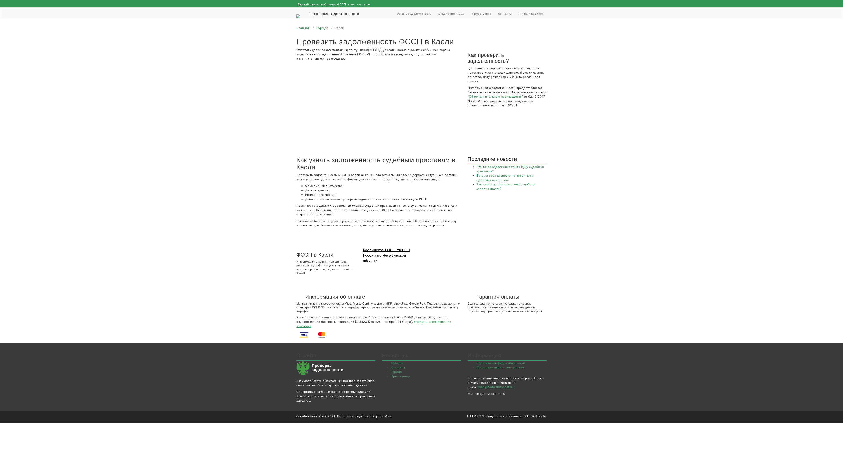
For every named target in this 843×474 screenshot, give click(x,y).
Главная (303, 28)
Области (397, 363)
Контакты (505, 13)
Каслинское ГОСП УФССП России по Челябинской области (386, 255)
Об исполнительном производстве (495, 96)
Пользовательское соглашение (500, 367)
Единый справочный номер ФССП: (334, 4)
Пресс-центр (482, 13)
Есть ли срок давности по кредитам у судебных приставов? (505, 177)
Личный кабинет (531, 13)
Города (322, 28)
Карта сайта (382, 416)
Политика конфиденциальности (500, 363)
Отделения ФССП (451, 13)
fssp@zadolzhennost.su (496, 387)
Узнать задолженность (414, 13)
